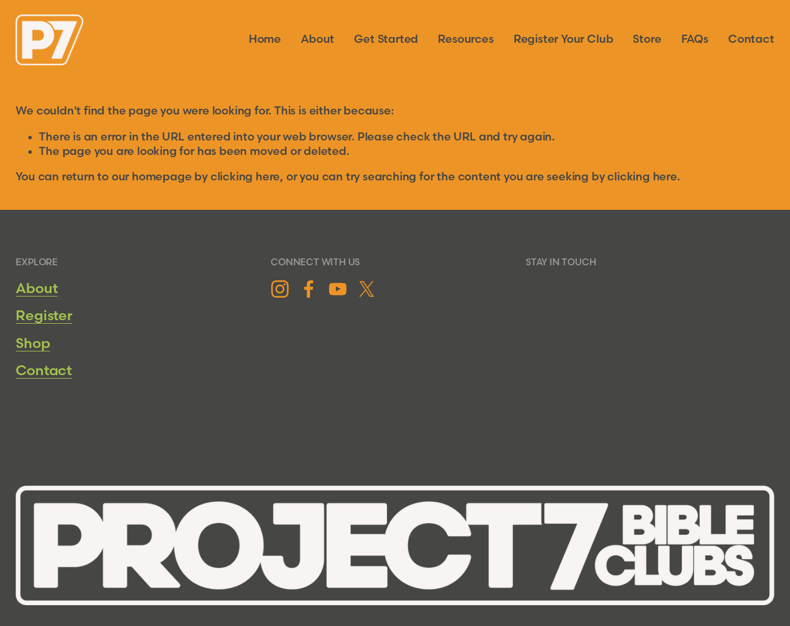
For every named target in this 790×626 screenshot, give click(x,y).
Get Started (386, 39)
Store (647, 39)
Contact (751, 39)
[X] (366, 289)
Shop (33, 343)
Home (265, 39)
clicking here (245, 177)
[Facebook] (309, 289)
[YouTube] (337, 289)
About (317, 39)
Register (44, 316)
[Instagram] (280, 289)
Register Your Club (564, 39)
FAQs (694, 39)
